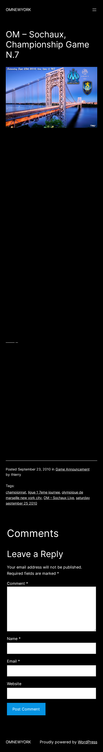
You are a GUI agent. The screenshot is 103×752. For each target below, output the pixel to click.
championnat (16, 492)
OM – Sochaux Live (59, 498)
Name (14, 638)
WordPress (87, 742)
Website (14, 683)
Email (13, 661)
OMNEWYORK (18, 9)
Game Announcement (73, 469)
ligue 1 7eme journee (44, 492)
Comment (17, 583)
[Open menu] (94, 10)
